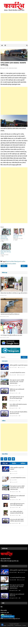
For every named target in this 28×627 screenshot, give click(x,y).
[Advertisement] (14, 27)
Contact (24, 625)
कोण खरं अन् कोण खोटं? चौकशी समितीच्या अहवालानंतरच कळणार (18, 412)
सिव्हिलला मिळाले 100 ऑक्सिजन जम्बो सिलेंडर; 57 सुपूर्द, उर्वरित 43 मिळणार (14, 293)
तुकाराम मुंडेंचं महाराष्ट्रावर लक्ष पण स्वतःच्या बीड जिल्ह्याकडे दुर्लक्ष (17, 397)
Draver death (4, 263)
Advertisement (18, 625)
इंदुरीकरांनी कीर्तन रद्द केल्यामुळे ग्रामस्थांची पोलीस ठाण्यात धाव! (24, 266)
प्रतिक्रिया (23, 463)
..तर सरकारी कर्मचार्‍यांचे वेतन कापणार (17, 372)
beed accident (10, 261)
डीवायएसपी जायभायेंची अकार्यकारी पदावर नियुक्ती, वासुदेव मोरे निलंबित (4, 266)
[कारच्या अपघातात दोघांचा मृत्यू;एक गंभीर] (19, 231)
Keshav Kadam (14, 68)
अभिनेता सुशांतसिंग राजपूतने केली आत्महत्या (18, 365)
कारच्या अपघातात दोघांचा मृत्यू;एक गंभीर (17, 236)
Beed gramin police (20, 261)
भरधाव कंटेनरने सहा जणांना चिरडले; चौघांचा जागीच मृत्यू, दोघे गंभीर (6, 252)
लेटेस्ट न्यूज (5, 463)
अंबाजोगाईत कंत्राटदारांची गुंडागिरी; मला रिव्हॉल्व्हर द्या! (10, 314)
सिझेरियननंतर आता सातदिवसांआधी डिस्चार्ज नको (17, 390)
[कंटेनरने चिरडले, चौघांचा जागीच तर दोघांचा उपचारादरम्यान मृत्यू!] (6, 231)
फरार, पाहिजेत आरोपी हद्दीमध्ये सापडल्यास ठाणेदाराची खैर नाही (18, 405)
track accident (12, 263)
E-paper (4, 625)
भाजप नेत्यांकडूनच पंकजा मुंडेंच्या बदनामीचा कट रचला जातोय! (11, 335)
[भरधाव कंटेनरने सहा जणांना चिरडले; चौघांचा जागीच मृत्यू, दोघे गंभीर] (6, 246)
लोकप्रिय (14, 463)
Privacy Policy (10, 625)
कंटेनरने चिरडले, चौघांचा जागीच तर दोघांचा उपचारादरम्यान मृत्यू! (5, 237)
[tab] (5, 463)
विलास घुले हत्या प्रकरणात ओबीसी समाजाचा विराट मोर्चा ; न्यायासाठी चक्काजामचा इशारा (17, 381)
